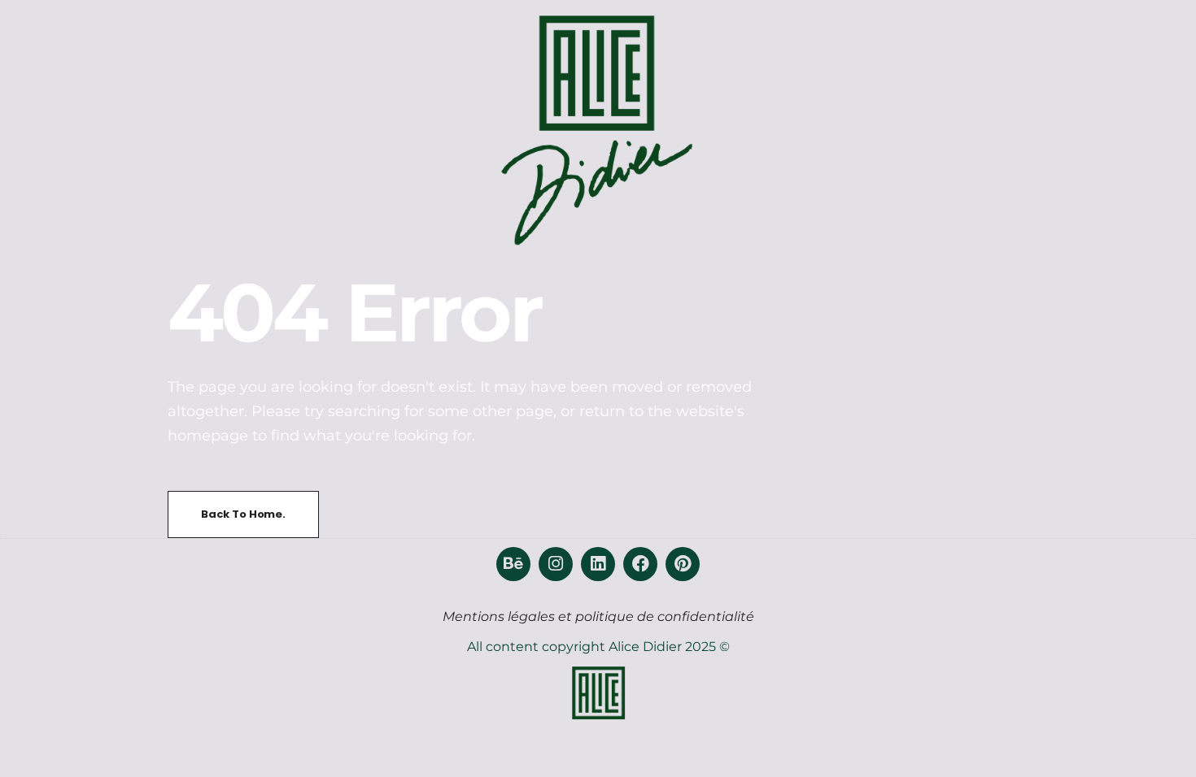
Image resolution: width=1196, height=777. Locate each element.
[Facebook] (640, 564)
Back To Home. (243, 514)
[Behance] (513, 564)
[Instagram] (556, 564)
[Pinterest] (683, 564)
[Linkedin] (598, 564)
